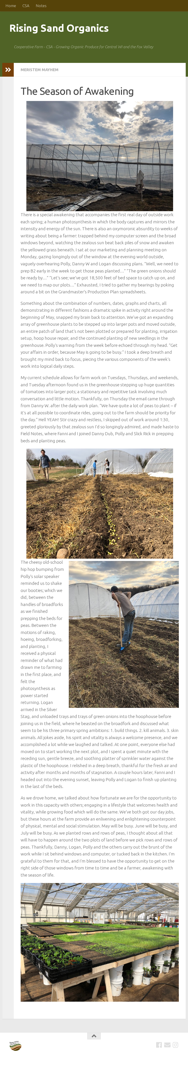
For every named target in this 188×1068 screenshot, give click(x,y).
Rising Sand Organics (59, 28)
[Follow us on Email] (167, 1045)
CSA (25, 5)
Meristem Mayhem (39, 69)
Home (11, 5)
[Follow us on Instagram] (175, 1045)
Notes (41, 5)
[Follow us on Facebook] (159, 1045)
